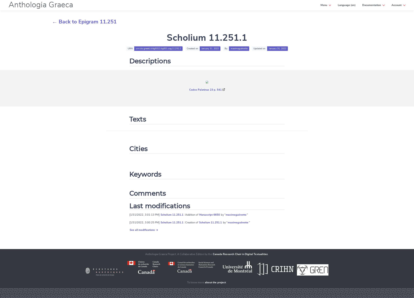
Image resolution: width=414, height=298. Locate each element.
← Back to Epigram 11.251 (84, 21)
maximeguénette (236, 215)
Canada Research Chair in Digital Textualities (240, 254)
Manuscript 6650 (209, 215)
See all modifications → (144, 230)
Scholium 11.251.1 (172, 215)
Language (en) (347, 5)
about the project (215, 282)
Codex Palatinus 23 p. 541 (205, 90)
